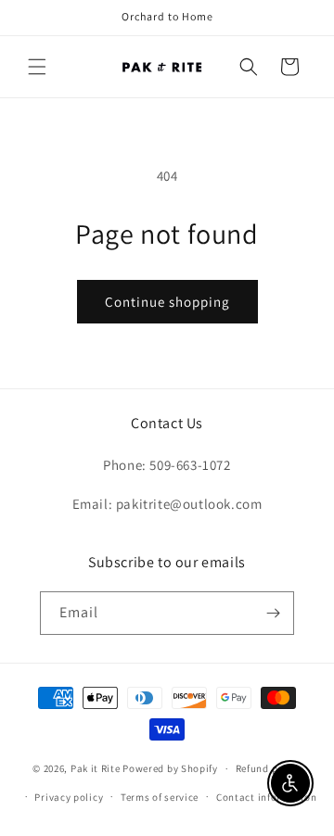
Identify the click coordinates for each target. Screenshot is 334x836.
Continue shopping (167, 301)
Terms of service (160, 797)
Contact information (266, 797)
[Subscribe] (272, 613)
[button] (37, 66)
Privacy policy (68, 797)
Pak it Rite (96, 768)
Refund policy (269, 768)
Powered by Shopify (170, 768)
